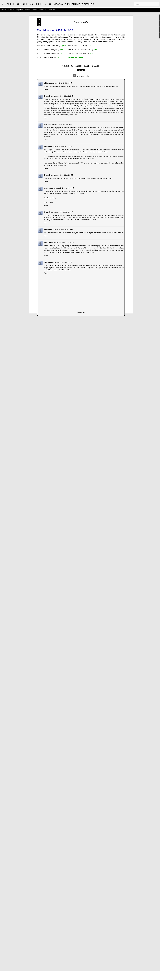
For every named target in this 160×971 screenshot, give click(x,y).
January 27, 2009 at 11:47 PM (64, 212)
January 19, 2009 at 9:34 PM (63, 175)
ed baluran (47, 83)
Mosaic (27, 9)
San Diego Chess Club (92, 66)
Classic (3, 9)
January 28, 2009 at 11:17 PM (62, 229)
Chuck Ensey (48, 96)
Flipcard (11, 9)
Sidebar (34, 9)
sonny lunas (48, 188)
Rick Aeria (47, 124)
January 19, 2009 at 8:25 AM (63, 96)
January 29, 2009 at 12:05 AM (63, 242)
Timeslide (51, 9)
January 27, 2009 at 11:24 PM (63, 188)
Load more (81, 312)
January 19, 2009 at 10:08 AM (62, 124)
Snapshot (42, 9)
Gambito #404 (81, 22)
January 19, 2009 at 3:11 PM (62, 146)
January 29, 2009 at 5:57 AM (62, 262)
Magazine (19, 9)
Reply (46, 89)
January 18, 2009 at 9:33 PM (62, 83)
